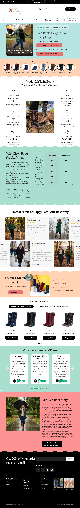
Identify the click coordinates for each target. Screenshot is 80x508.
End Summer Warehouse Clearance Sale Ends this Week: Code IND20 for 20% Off (40, 1)
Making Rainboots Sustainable (45, 485)
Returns (8, 484)
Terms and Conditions (11, 504)
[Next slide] (72, 368)
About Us (43, 482)
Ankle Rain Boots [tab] (43, 306)
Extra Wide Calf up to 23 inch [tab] (21, 306)
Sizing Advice (26, 485)
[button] (39, 343)
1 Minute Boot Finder (28, 488)
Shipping (8, 482)
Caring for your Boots (28, 491)
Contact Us (43, 489)
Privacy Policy (21, 504)
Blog (24, 496)
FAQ (24, 493)
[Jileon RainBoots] (15, 9)
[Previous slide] (7, 368)
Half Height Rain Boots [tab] (61, 306)
